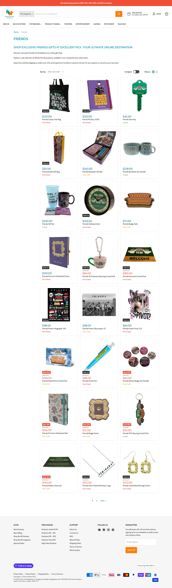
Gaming (97, 24)
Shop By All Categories (22, 540)
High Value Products (49, 543)
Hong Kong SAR (146, 565)
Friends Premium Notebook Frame (55, 276)
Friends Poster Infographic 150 (54, 328)
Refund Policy (75, 540)
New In (6, 24)
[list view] (157, 72)
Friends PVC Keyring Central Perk (136, 433)
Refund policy (75, 550)
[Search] (118, 14)
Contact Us (74, 533)
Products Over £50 (49, 540)
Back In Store (19, 24)
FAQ (71, 536)
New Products (19, 529)
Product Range (52, 24)
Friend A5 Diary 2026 (90, 119)
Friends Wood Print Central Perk (54, 381)
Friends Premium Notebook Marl (55, 433)
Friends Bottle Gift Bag (51, 172)
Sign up (131, 550)
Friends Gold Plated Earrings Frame (136, 486)
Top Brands (34, 24)
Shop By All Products (21, 536)
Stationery (109, 24)
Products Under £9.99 (50, 529)
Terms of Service (76, 547)
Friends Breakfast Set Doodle (134, 172)
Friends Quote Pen (89, 381)
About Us (73, 529)
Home (16, 32)
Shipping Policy (75, 543)
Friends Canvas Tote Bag (51, 119)
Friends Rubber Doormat (52, 486)
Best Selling (18, 533)
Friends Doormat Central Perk (134, 276)
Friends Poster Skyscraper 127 (94, 328)
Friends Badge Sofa (130, 224)
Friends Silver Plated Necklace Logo (96, 486)
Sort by (43, 72)
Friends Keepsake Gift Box (92, 172)
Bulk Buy (122, 24)
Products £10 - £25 (49, 533)
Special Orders (19, 543)
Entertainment (83, 24)
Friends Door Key (129, 119)
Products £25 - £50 (49, 536)
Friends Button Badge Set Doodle (136, 381)
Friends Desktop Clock (91, 224)
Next (103, 501)
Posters (68, 24)
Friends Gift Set (48, 224)
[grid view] (153, 72)
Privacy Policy (18, 574)
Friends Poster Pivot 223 (132, 328)
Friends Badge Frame (90, 433)
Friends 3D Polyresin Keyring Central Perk (98, 276)
